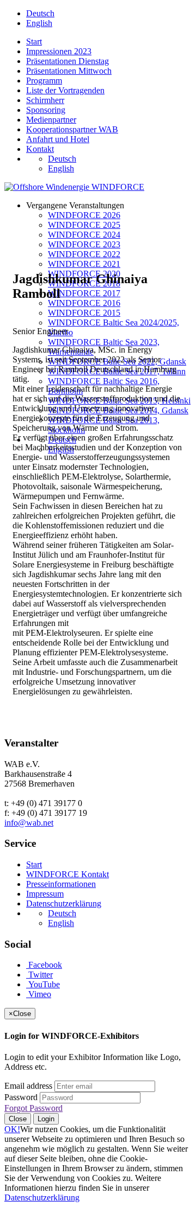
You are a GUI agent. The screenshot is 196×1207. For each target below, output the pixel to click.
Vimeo (38, 994)
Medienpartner (51, 119)
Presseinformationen (61, 884)
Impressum (45, 893)
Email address (28, 1085)
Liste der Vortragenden (65, 90)
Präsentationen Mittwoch (69, 70)
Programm (44, 80)
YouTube (43, 984)
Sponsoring (45, 109)
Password (21, 1097)
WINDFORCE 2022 (84, 254)
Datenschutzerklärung (63, 903)
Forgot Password (33, 1108)
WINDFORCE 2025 (84, 224)
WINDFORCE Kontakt (67, 874)
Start (34, 41)
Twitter (39, 974)
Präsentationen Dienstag (67, 61)
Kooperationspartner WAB (72, 129)
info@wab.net (28, 822)
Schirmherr (45, 100)
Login (46, 1119)
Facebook (44, 964)
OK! (12, 1129)
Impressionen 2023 (58, 51)
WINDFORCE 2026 (84, 215)
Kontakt (40, 149)
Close (18, 1119)
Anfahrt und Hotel (57, 139)
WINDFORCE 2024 (84, 234)
